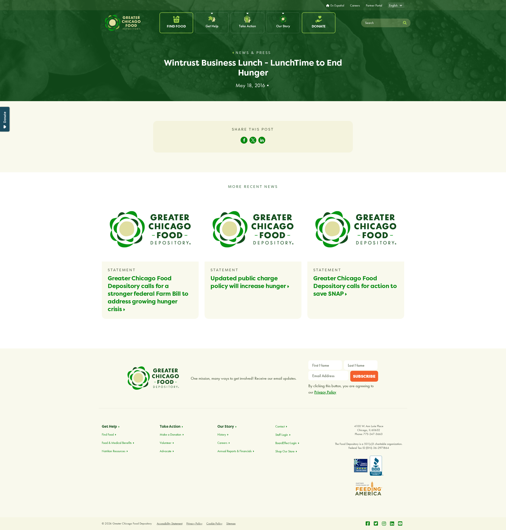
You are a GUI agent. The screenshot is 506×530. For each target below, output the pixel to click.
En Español (337, 5)
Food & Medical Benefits (117, 443)
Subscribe (364, 376)
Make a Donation (170, 434)
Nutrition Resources (113, 451)
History (221, 434)
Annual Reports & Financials (234, 451)
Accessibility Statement (169, 523)
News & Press (253, 52)
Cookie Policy (214, 523)
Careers (355, 5)
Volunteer (165, 443)
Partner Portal (374, 5)
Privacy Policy (325, 392)
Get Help (212, 26)
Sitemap (231, 523)
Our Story (283, 26)
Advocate (165, 451)
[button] (244, 140)
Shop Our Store (285, 451)
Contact (280, 426)
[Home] (130, 23)
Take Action (247, 26)
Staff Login (281, 435)
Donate (319, 26)
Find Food (176, 26)
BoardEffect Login (286, 443)
